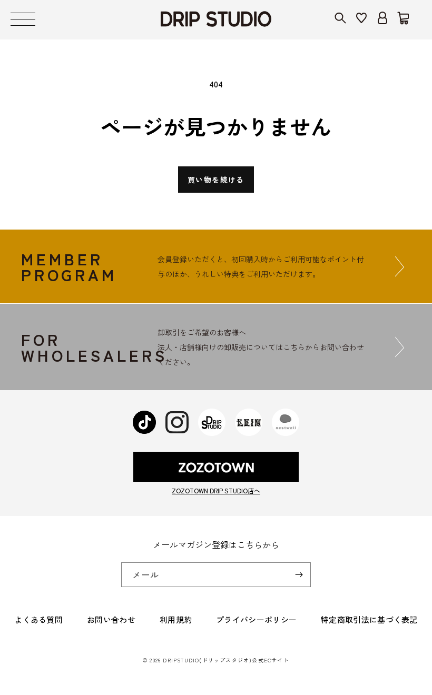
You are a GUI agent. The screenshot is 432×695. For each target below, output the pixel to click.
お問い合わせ (111, 619)
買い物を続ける (216, 179)
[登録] (298, 574)
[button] (23, 19)
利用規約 (176, 619)
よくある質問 (38, 619)
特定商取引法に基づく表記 (369, 619)
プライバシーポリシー (256, 619)
